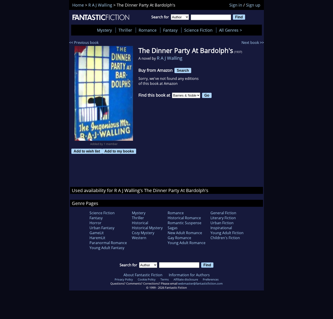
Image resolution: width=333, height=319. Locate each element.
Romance (148, 30)
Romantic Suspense (184, 222)
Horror (95, 222)
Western (139, 237)
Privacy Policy (124, 279)
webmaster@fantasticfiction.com (200, 283)
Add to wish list (87, 151)
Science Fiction (198, 30)
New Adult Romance (185, 232)
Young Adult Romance (186, 242)
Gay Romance (179, 237)
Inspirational (221, 227)
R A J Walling (169, 58)
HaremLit (97, 237)
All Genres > (231, 30)
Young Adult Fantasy (106, 247)
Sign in (235, 5)
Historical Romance (184, 217)
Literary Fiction (223, 217)
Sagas (173, 227)
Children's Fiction (225, 237)
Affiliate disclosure (186, 279)
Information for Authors (189, 274)
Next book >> (252, 42)
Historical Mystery (147, 227)
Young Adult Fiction (227, 232)
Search (183, 70)
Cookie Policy (147, 279)
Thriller (125, 30)
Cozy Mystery (143, 232)
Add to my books (119, 151)
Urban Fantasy (101, 227)
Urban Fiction (222, 222)
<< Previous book (84, 42)
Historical (140, 222)
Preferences (211, 279)
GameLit (96, 232)
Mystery (104, 30)
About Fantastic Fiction (142, 274)
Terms (164, 279)
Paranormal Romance (108, 242)
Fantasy (170, 30)
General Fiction (223, 212)
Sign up (253, 5)
